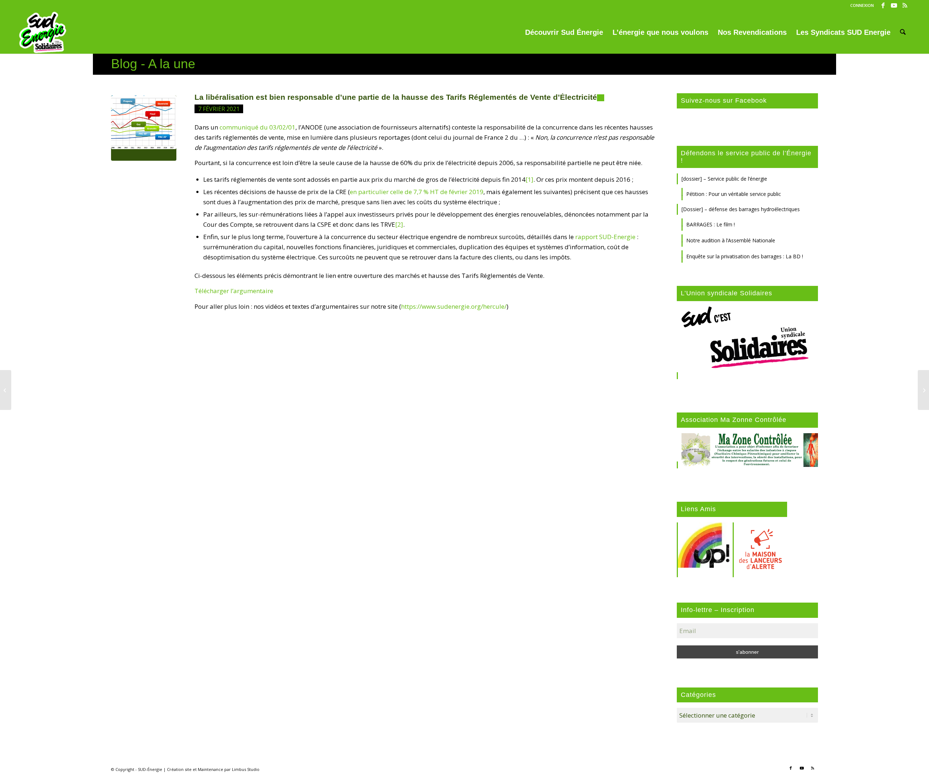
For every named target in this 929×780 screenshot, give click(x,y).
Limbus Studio (245, 769)
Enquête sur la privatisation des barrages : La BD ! (744, 256)
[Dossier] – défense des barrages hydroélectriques (741, 209)
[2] (399, 224)
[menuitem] (860, 5)
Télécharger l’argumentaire (234, 291)
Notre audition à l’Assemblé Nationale (730, 240)
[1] (529, 179)
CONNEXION (862, 5)
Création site (179, 769)
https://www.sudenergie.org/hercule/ (454, 306)
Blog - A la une (153, 63)
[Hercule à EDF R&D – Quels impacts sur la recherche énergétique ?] (5, 390)
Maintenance (210, 769)
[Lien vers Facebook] (883, 5)
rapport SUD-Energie (606, 237)
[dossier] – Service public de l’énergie (724, 178)
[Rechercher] (902, 32)
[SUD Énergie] (43, 32)
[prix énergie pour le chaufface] (143, 128)
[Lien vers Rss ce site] (905, 5)
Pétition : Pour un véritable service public (733, 193)
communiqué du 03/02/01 (257, 127)
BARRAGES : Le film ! (710, 224)
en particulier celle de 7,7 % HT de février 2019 (416, 192)
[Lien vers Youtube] (894, 5)
